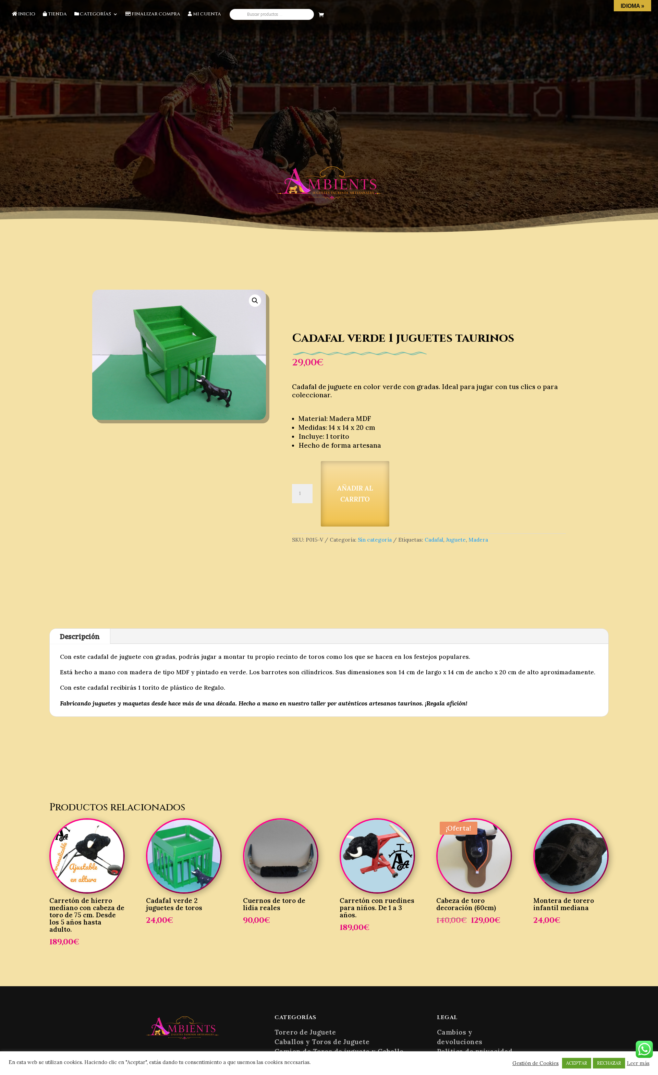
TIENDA (57, 14)
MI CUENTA (206, 14)
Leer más (638, 1063)
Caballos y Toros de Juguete (322, 1042)
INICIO (26, 14)
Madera (478, 539)
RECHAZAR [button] (609, 1063)
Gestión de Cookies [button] (535, 1063)
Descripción (80, 636)
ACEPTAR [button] (576, 1063)
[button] (255, 300)
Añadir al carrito (355, 494)
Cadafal (434, 539)
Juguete (456, 539)
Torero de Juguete (305, 1032)
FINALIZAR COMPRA (155, 14)
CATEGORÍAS (95, 14)
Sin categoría (375, 539)
